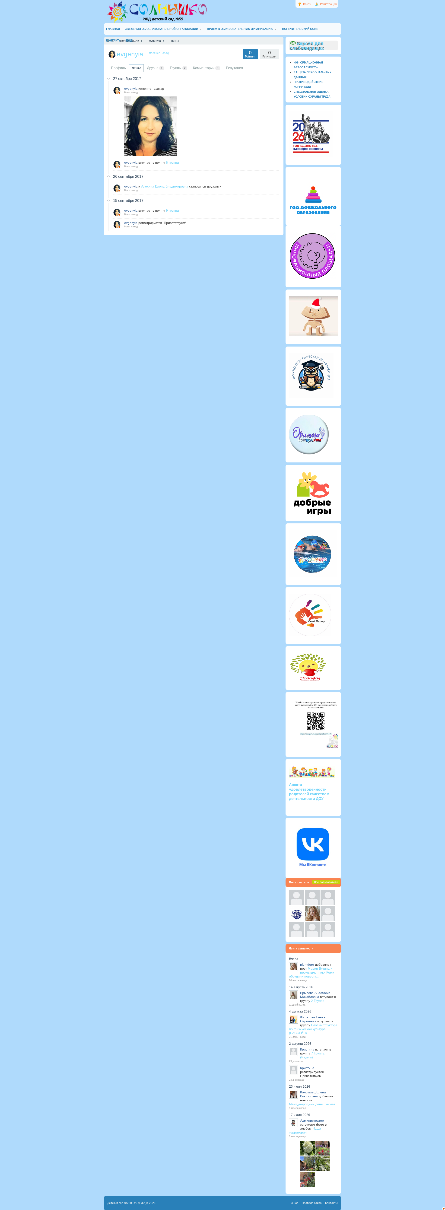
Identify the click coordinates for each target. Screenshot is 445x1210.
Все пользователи (326, 882)
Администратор (312, 1120)
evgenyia (130, 88)
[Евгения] (328, 920)
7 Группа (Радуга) (312, 1055)
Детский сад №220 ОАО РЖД (126, 1203)
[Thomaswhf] (328, 904)
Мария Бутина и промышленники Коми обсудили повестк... (311, 972)
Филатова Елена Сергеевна (312, 1019)
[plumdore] (312, 920)
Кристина (307, 1049)
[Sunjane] (312, 936)
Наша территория (305, 1130)
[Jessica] (328, 936)
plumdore (307, 964)
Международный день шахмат (312, 1104)
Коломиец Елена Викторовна (313, 1094)
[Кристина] (296, 904)
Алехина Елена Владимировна (164, 186)
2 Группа (317, 1001)
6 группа (172, 162)
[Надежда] (296, 936)
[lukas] (312, 904)
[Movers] (296, 920)
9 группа (172, 210)
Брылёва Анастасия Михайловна (315, 995)
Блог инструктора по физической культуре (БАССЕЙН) (313, 1029)
